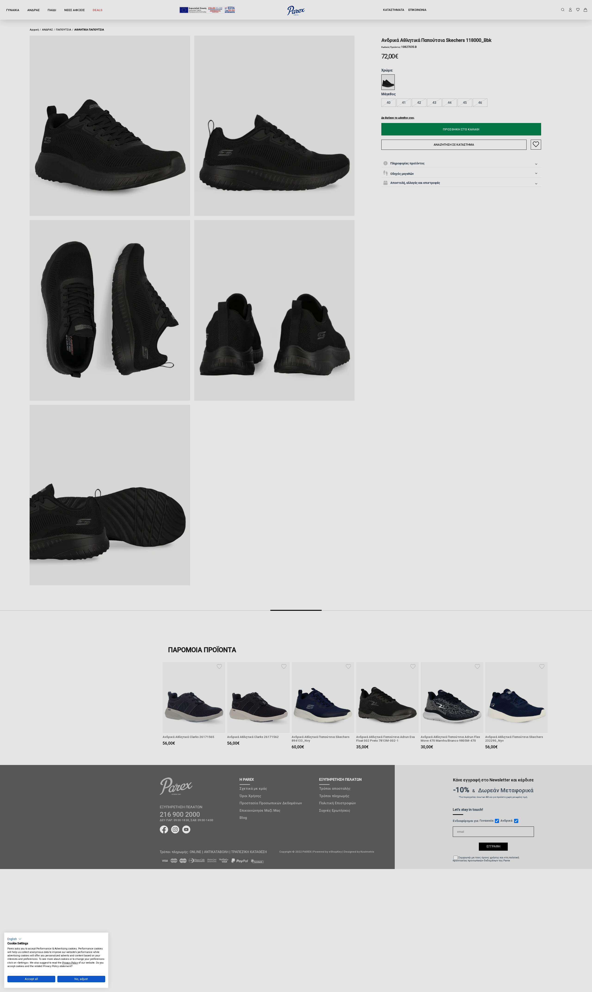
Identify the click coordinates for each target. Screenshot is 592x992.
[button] (14, 939)
